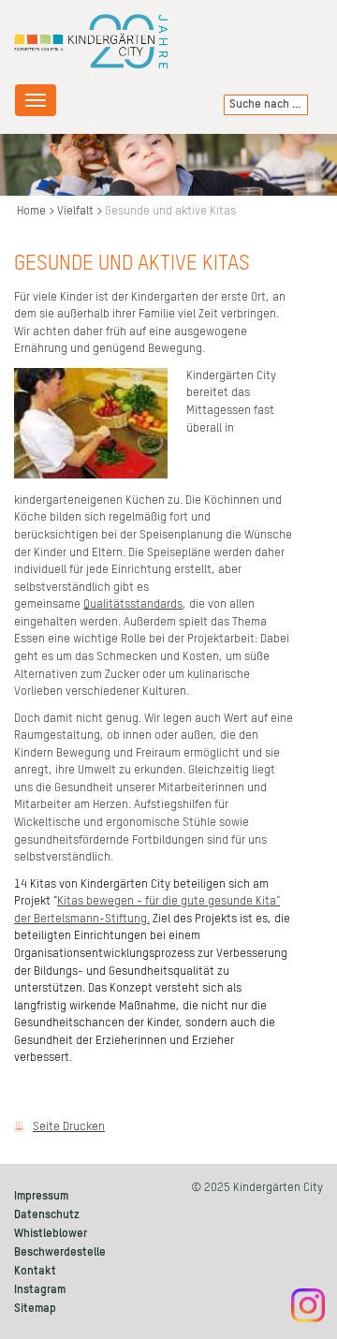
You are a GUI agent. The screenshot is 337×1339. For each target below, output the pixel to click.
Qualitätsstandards (133, 604)
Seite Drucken (69, 1127)
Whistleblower (50, 1234)
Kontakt (35, 1271)
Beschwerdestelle (60, 1252)
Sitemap (35, 1308)
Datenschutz (47, 1215)
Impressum (41, 1196)
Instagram (40, 1290)
